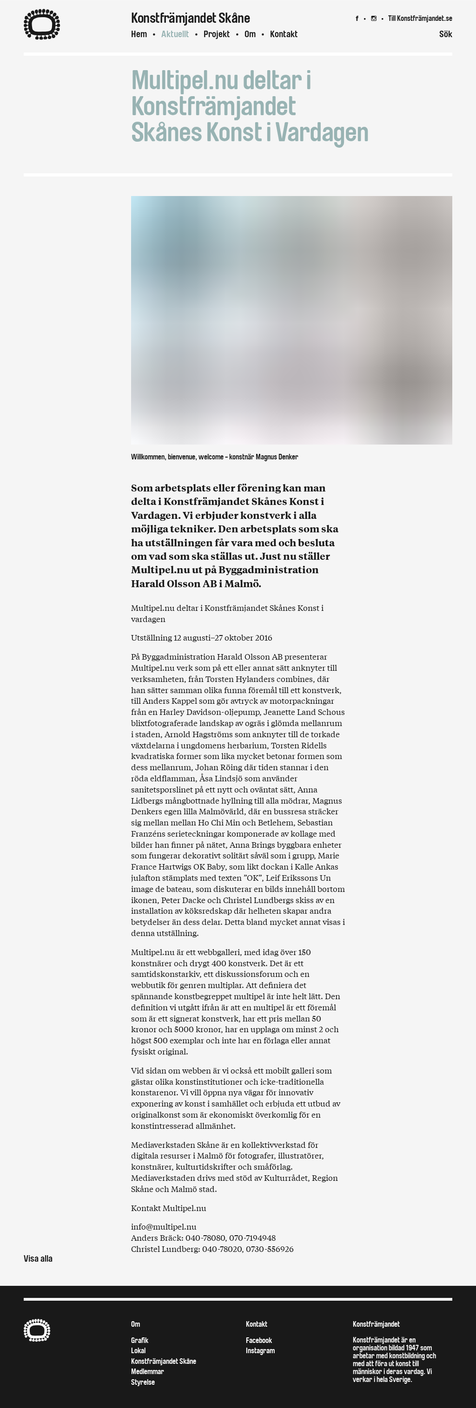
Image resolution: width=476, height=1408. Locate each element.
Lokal (138, 1350)
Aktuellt (175, 34)
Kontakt (284, 34)
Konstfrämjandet (376, 1324)
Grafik (139, 1340)
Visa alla (38, 1258)
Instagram (260, 1350)
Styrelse (143, 1382)
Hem (139, 34)
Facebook (259, 1340)
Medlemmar (147, 1371)
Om (250, 34)
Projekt (217, 34)
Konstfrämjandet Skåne (163, 1361)
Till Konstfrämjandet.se (420, 18)
